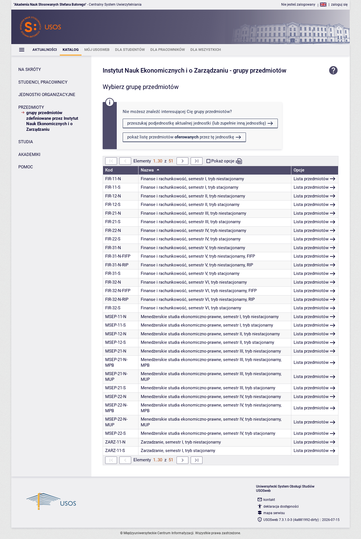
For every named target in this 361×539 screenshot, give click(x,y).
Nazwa (148, 170)
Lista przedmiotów (311, 178)
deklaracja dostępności (281, 506)
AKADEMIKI (29, 154)
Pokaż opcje (222, 161)
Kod (109, 170)
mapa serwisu (274, 513)
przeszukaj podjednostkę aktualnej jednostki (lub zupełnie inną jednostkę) (196, 123)
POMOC (25, 166)
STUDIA (25, 141)
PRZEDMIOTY (31, 107)
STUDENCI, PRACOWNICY (42, 82)
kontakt (269, 500)
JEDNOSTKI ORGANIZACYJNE (46, 94)
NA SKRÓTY (29, 69)
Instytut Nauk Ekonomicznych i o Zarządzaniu (165, 70)
